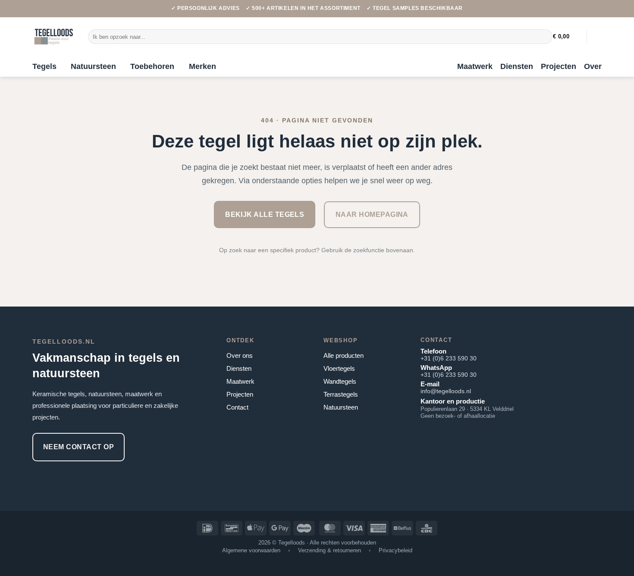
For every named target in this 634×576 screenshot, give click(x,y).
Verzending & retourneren (329, 550)
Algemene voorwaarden (251, 550)
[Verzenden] (544, 36)
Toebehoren (152, 66)
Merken (202, 66)
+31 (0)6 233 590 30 (449, 358)
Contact (237, 407)
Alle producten (343, 355)
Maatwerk (475, 66)
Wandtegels (339, 381)
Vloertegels (339, 368)
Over (593, 66)
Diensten (516, 66)
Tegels (44, 66)
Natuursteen (93, 66)
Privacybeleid (395, 550)
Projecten (558, 66)
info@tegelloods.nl (446, 391)
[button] (566, 36)
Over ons (239, 355)
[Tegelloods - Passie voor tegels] (53, 36)
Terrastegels (340, 394)
